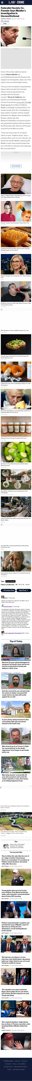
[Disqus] (16, 616)
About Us (17, 1061)
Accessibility (22, 1064)
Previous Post (9, 590)
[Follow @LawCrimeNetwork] (25, 585)
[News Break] (29, 585)
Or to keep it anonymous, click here (17, 846)
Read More (16, 166)
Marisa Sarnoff (6, 1030)
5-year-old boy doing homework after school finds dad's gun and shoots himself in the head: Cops (15, 721)
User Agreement (8, 1066)
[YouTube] (16, 585)
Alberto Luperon (6, 18)
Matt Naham (5, 866)
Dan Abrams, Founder (19, 1069)
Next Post (22, 590)
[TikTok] (20, 585)
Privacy (15, 1064)
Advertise (24, 1061)
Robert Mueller (10, 581)
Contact (9, 1069)
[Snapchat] (27, 585)
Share (5, 23)
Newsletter (8, 1064)
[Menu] (2, 2)
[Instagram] (21, 585)
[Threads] (23, 585)
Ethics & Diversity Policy (20, 1066)
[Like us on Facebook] (18, 585)
